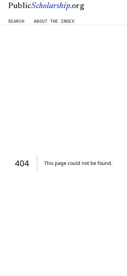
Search (16, 21)
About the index (54, 21)
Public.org (46, 6)
